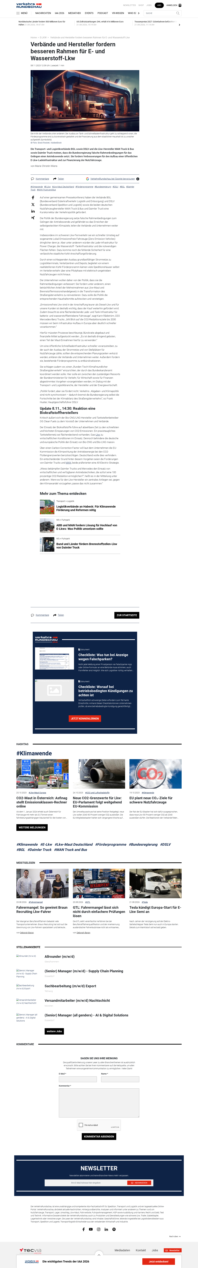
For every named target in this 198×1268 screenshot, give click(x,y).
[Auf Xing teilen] (33, 217)
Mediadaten (122, 1250)
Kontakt (141, 1250)
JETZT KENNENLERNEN (85, 718)
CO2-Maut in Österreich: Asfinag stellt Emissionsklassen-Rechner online (41, 802)
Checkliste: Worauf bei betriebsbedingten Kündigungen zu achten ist (105, 691)
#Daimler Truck (39, 850)
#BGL (20, 850)
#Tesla (145, 902)
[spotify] (114, 1229)
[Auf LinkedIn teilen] (33, 211)
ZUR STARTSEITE (127, 615)
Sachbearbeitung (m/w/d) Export (70, 986)
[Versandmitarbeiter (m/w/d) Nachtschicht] (28, 1001)
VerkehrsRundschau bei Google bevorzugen (112, 178)
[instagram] (98, 1229)
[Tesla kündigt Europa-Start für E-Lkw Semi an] (155, 883)
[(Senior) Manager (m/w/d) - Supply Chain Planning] (28, 973)
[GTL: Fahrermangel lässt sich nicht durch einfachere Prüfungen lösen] (99, 883)
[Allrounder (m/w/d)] (26, 956)
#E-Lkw (46, 844)
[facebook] (83, 1229)
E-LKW (43, 37)
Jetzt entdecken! (158, 1261)
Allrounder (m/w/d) (60, 957)
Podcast (103, 13)
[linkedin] (106, 1229)
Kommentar (64, 1086)
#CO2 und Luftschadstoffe (97, 793)
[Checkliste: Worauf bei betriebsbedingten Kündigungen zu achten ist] (54, 690)
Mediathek (74, 13)
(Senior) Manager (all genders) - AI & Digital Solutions (86, 1015)
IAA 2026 (59, 13)
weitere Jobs (54, 1031)
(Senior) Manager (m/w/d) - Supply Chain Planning (84, 971)
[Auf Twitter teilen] (32, 204)
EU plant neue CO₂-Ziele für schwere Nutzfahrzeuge (150, 800)
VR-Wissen (118, 13)
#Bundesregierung (143, 844)
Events (89, 13)
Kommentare (42, 178)
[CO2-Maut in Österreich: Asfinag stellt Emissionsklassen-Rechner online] (42, 774)
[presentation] (179, 24)
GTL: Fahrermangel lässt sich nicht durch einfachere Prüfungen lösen (99, 911)
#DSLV (165, 844)
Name (104, 1074)
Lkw (98, 434)
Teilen (61, 178)
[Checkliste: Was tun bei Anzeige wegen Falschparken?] (54, 658)
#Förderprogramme (110, 844)
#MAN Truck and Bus (70, 850)
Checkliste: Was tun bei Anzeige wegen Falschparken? (103, 657)
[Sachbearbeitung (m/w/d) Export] (28, 987)
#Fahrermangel (36, 902)
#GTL (87, 902)
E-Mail (62, 1074)
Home (34, 37)
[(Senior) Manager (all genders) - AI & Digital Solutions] (28, 1017)
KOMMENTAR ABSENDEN (99, 1136)
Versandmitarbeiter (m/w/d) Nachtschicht (77, 1001)
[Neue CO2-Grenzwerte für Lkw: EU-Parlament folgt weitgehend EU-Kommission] (99, 774)
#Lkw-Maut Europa (37, 793)
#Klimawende (34, 753)
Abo (159, 5)
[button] (99, 1253)
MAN (68, 462)
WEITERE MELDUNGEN (32, 827)
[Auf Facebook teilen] (33, 197)
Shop (141, 5)
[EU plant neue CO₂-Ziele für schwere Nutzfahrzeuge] (155, 774)
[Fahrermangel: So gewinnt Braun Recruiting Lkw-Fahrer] (42, 883)
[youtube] (91, 1229)
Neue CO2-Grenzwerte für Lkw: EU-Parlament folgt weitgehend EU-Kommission (97, 802)
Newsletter (129, 5)
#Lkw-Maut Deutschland (73, 844)
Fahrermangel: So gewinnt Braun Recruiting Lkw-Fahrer (41, 909)
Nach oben (173, 1236)
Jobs (148, 5)
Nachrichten (43, 13)
